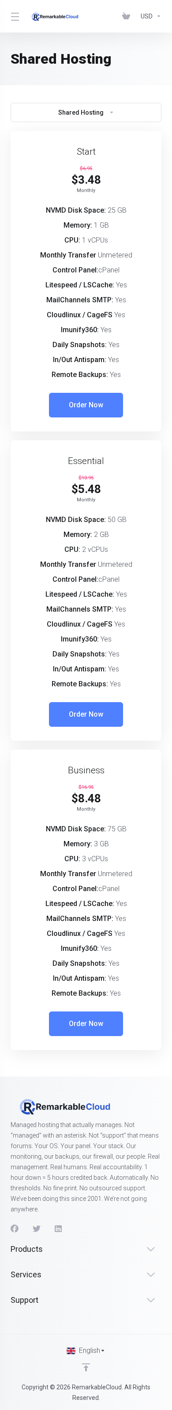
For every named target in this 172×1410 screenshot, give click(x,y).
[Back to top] (86, 1367)
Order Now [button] (86, 405)
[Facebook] (15, 1229)
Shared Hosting (81, 112)
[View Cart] (128, 16)
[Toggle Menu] (13, 16)
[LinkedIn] (59, 1229)
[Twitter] (37, 1229)
